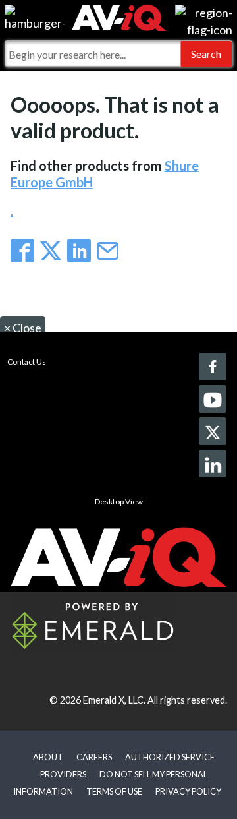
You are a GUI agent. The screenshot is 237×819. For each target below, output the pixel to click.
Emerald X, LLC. (114, 700)
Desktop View (119, 501)
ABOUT (48, 757)
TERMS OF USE (114, 791)
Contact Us (26, 362)
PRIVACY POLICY (188, 791)
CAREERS (94, 757)
